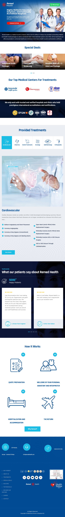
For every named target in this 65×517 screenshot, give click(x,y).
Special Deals (7, 480)
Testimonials (7, 487)
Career (5, 495)
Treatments (7, 477)
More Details (8, 252)
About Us (6, 474)
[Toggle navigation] (61, 4)
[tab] (7, 142)
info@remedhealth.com (28, 454)
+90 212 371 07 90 (58, 449)
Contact (6, 498)
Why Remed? (32, 429)
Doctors (6, 483)
